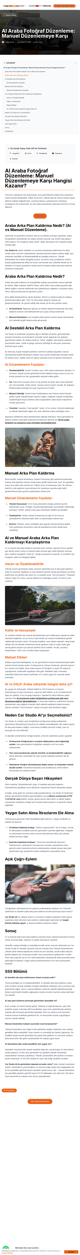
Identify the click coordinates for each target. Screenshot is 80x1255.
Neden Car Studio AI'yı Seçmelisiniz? (17, 112)
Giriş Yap (47, 6)
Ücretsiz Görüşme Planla (64, 6)
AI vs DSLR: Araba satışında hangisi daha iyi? (22, 109)
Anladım (71, 1252)
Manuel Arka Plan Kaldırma (14, 86)
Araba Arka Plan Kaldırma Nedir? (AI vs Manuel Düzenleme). (25, 71)
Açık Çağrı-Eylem (11, 124)
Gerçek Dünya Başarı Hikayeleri (16, 116)
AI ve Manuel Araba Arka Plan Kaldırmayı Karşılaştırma (23, 94)
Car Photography (9, 1090)
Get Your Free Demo (40, 1101)
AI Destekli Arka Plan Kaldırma (15, 79)
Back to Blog (11, 15)
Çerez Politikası (7, 1253)
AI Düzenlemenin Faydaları (16, 83)
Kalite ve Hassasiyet (13, 101)
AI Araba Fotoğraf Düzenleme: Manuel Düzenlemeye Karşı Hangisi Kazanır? (34, 68)
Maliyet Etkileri (11, 105)
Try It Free (40, 216)
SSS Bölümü (9, 131)
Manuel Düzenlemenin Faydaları (18, 90)
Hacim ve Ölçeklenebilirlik (15, 98)
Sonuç (7, 127)
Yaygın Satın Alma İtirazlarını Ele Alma (17, 120)
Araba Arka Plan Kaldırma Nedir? (17, 75)
